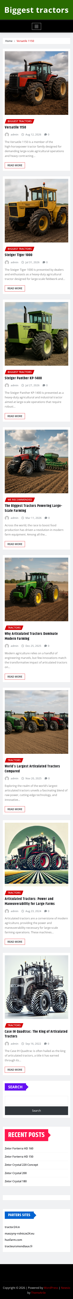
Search (15, 1086)
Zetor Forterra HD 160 (19, 1148)
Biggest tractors (36, 9)
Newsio (65, 1288)
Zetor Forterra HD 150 (19, 1156)
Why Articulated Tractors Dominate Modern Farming (31, 636)
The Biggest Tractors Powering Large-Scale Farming (33, 508)
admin (14, 134)
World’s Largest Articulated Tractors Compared (32, 769)
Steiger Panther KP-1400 (23, 378)
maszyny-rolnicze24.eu (19, 1233)
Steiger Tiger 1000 (18, 255)
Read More (14, 165)
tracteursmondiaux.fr (19, 1246)
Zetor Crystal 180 (16, 1181)
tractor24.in (12, 1227)
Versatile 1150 (25, 41)
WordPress (51, 1288)
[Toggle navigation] (36, 26)
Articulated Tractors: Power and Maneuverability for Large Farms (30, 901)
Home (9, 41)
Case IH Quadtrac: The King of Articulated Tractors (36, 1034)
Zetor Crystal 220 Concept (21, 1165)
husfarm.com (13, 1240)
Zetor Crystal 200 (16, 1173)
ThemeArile (38, 1293)
